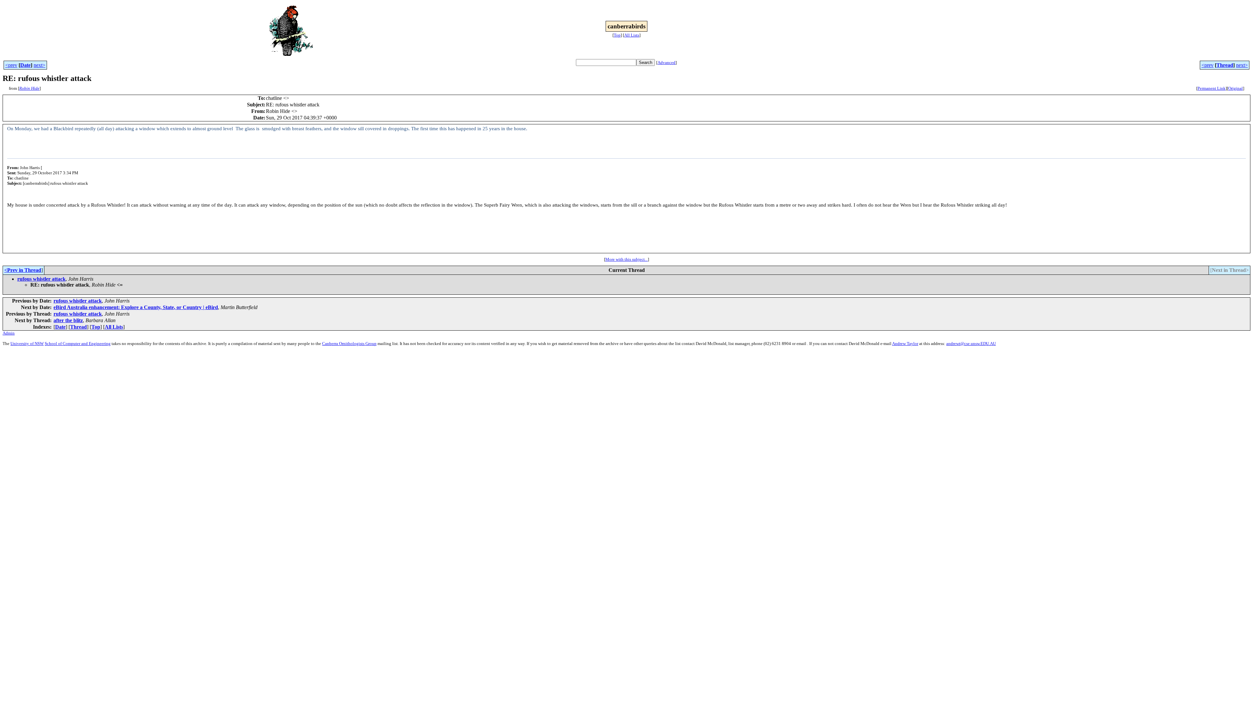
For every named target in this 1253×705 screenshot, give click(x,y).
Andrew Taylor (905, 343)
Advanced (666, 62)
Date (25, 65)
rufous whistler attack (41, 279)
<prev (11, 65)
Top (617, 35)
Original (1235, 88)
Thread (1224, 65)
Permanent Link (1212, 88)
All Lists (631, 35)
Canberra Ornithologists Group (349, 343)
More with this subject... (626, 259)
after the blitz (68, 320)
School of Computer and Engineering (78, 343)
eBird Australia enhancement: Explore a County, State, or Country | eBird (136, 307)
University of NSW (27, 343)
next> (39, 65)
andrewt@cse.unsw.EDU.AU (971, 343)
